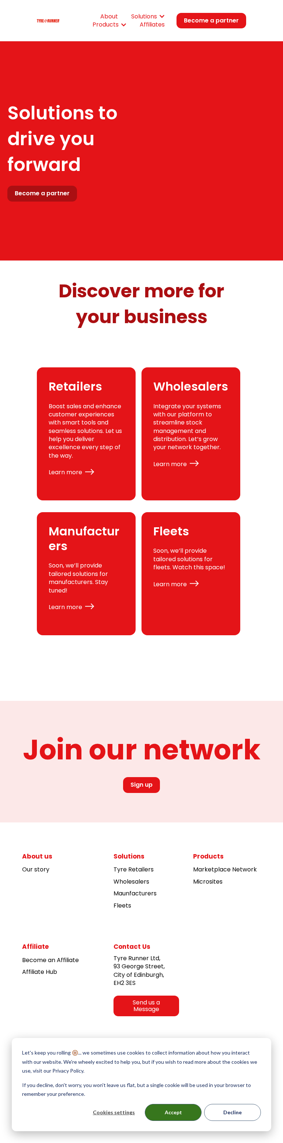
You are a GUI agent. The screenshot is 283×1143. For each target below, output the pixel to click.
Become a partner (211, 20)
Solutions (144, 17)
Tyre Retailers (133, 869)
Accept (173, 1112)
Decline (232, 1112)
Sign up (141, 784)
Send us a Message (146, 1006)
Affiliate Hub (39, 972)
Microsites (208, 881)
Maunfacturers (135, 893)
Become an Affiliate (50, 960)
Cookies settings (114, 1112)
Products (105, 25)
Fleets (122, 905)
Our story (35, 869)
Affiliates (152, 25)
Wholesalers (131, 881)
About (109, 17)
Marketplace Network (225, 869)
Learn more (65, 472)
